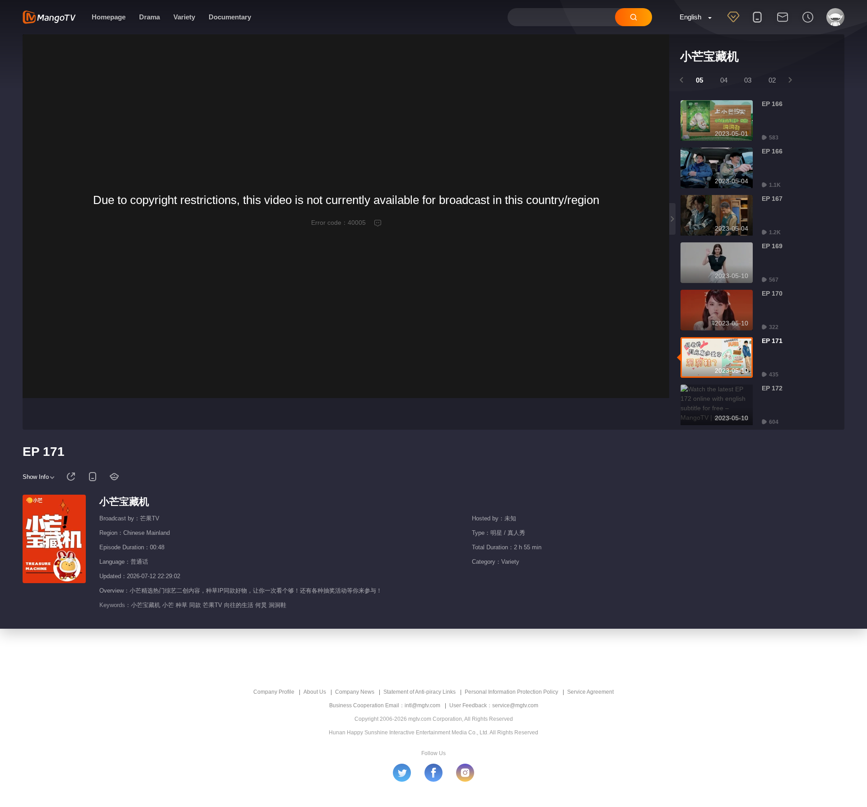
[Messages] (782, 23)
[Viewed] (807, 23)
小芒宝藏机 (124, 501)
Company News (354, 692)
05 (699, 80)
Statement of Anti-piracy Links (419, 692)
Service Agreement (590, 692)
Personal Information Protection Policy (511, 692)
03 (747, 80)
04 (723, 80)
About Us (314, 692)
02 (772, 80)
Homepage (109, 17)
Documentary (230, 17)
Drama (149, 17)
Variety (184, 17)
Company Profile (273, 692)
